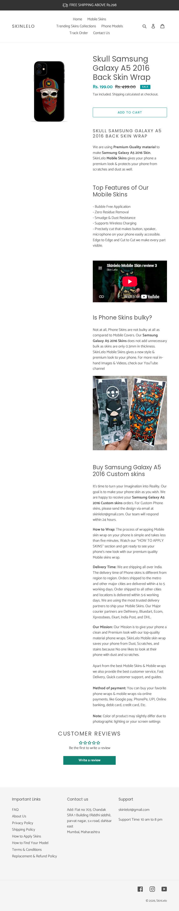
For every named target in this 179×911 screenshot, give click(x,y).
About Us (19, 816)
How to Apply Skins (26, 836)
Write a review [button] (89, 760)
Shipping (118, 94)
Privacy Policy (22, 823)
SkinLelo (23, 26)
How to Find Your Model (30, 843)
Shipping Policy (23, 830)
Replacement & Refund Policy (34, 856)
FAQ (15, 810)
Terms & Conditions (27, 850)
